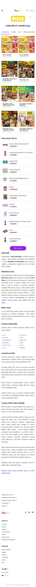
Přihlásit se (32, 10)
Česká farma (23, 335)
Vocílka (22, 345)
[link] (9, 47)
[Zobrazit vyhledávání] (27, 10)
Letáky (3, 560)
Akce (19, 32)
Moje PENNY (23, 300)
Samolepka (5, 557)
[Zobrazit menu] (2, 10)
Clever (4, 347)
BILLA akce (18, 248)
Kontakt (4, 526)
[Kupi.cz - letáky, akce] (18, 11)
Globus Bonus (12, 300)
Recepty (4, 554)
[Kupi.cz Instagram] (29, 512)
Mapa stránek (5, 537)
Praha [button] (27, 26)
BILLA (4, 335)
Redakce (4, 529)
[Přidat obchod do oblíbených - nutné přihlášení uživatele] (30, 17)
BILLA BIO (5, 337)
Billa (19, 465)
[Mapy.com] (32, 512)
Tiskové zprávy (6, 532)
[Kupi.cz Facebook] (25, 512)
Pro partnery (5, 572)
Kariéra (4, 534)
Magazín (4, 552)
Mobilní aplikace (6, 549)
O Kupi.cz (4, 524)
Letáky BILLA (5, 32)
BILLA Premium (7, 345)
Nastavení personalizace (8, 539)
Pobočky (13, 32)
